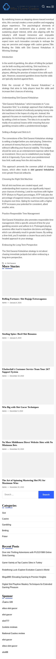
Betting (5, 530)
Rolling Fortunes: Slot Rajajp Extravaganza (24, 299)
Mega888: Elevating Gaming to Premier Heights (24, 577)
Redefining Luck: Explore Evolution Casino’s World (25, 570)
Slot (4, 513)
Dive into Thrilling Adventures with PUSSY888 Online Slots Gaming (27, 554)
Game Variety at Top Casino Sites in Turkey (22, 563)
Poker (5, 536)
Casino (5, 519)
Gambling (6, 525)
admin (4, 303)
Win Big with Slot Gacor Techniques (20, 407)
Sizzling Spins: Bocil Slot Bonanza (19, 334)
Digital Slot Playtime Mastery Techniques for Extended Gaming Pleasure (27, 585)
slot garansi (11, 263)
